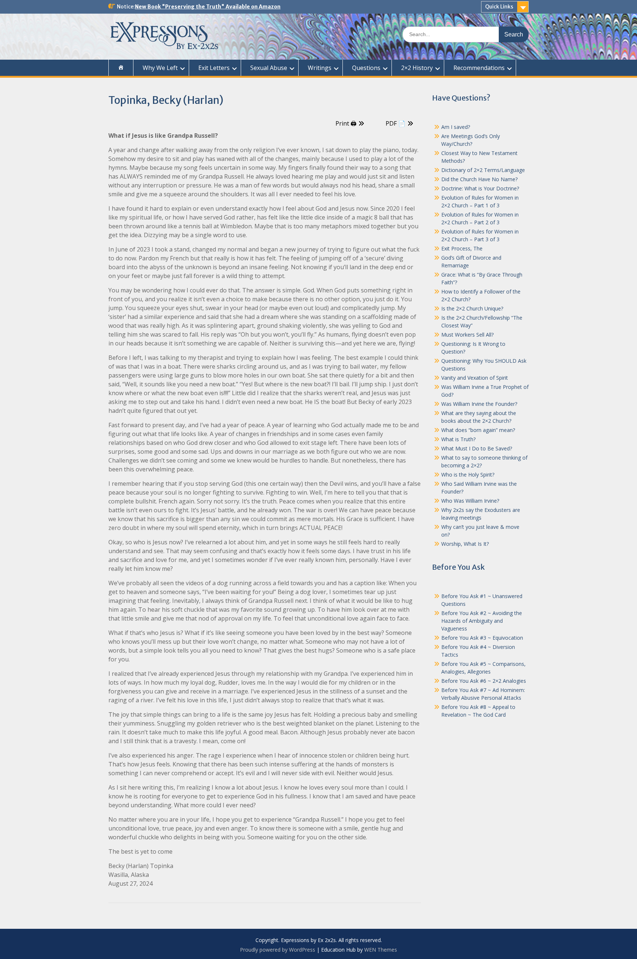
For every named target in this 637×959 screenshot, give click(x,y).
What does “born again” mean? (478, 429)
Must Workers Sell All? (467, 334)
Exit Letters (214, 68)
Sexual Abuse (268, 68)
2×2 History (417, 68)
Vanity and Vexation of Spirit (474, 377)
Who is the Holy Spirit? (467, 474)
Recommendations (479, 68)
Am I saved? (455, 126)
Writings (319, 68)
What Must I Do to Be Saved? (476, 448)
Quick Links (499, 6)
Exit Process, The (462, 248)
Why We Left (160, 68)
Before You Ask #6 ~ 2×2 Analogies (483, 680)
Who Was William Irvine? (470, 500)
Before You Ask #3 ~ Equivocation (482, 637)
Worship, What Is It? (465, 543)
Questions (366, 68)
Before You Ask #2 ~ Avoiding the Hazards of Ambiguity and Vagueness (481, 621)
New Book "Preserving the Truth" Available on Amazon (208, 6)
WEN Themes (380, 949)
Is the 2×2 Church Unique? (472, 308)
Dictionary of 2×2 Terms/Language (483, 169)
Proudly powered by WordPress (277, 949)
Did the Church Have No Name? (479, 179)
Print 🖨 (345, 123)
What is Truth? (458, 439)
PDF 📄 (395, 123)
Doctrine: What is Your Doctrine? (480, 188)
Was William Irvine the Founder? (479, 403)
